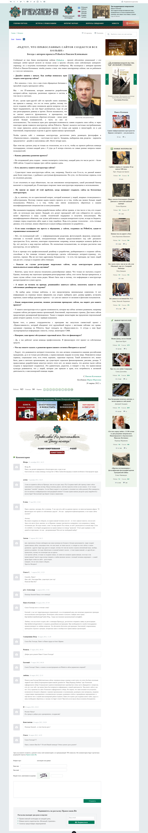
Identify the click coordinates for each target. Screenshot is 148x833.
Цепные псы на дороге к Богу (121, 234)
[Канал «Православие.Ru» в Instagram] (37, 1)
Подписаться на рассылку (131, 1)
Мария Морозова (94, 379)
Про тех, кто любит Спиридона (121, 369)
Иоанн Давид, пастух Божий (121, 338)
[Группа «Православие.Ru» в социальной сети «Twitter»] (21, 1)
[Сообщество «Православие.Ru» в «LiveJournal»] (24, 1)
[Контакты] (44, 1)
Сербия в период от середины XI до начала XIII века (121, 168)
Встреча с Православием (46, 23)
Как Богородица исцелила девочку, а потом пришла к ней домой (121, 400)
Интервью (20, 33)
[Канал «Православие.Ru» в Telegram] (34, 1)
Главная (13, 33)
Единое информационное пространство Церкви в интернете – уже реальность (121, 132)
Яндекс (31, 760)
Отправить (92, 801)
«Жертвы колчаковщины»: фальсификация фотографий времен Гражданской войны (121, 470)
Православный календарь (68, 17)
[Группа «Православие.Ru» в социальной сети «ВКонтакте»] (10, 1)
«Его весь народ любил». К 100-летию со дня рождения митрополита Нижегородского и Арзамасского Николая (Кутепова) (121, 434)
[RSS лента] (41, 1)
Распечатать (100, 33)
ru (63, 60)
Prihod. (59, 60)
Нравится (18, 39)
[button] (99, 18)
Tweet (12, 39)
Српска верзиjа (84, 12)
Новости (115, 23)
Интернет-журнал (71, 23)
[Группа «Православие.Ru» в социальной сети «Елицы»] (31, 1)
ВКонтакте (27, 760)
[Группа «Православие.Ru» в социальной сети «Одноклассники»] (14, 1)
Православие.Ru (31, 755)
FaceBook (23, 760)
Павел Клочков (121, 112)
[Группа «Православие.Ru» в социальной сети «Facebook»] (17, 1)
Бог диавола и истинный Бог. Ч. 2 (121, 298)
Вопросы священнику (95, 23)
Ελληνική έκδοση (84, 8)
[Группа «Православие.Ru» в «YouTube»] (27, 1)
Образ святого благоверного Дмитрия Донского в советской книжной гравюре (121, 201)
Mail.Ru (35, 760)
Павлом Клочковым (93, 376)
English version (83, 16)
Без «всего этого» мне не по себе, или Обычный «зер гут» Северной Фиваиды (121, 266)
